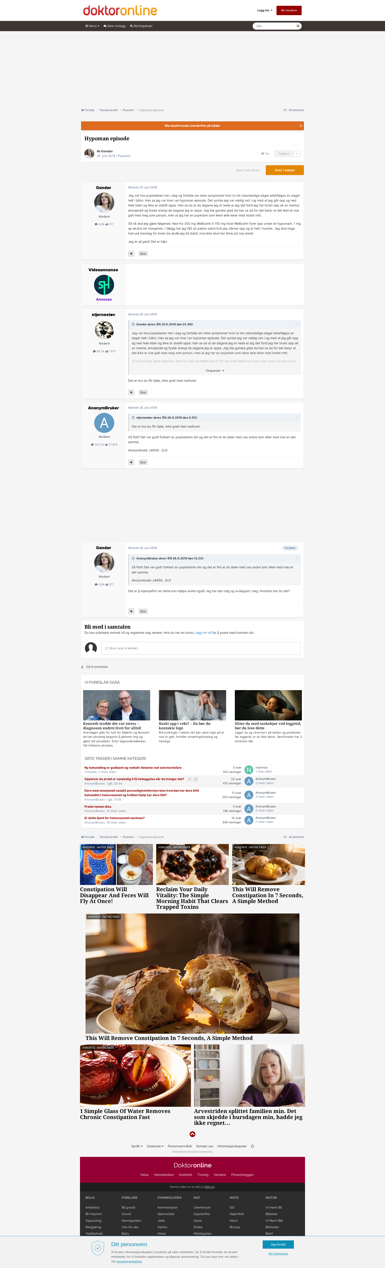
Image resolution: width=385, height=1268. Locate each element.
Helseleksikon (164, 1174)
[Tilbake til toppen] (192, 1134)
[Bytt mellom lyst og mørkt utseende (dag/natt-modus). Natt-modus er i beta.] (252, 1146)
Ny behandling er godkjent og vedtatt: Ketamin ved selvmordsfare (133, 767)
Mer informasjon (278, 1253)
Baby (125, 1233)
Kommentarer (168, 1207)
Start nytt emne (247, 170)
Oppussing (93, 1220)
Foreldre (130, 1197)
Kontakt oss (204, 1146)
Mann (234, 1220)
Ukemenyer (202, 1207)
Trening (203, 1174)
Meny (93, 26)
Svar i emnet (285, 170)
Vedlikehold (94, 1233)
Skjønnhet (237, 1214)
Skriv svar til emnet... (124, 648)
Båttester (272, 1227)
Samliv (162, 1227)
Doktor (193, 1165)
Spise (198, 1220)
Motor (271, 1197)
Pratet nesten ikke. (98, 806)
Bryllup (235, 1227)
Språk (136, 1146)
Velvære (220, 1174)
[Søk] (298, 26)
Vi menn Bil (274, 1207)
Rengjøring (93, 1227)
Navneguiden (131, 1220)
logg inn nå (203, 632)
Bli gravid (128, 1207)
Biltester (272, 1214)
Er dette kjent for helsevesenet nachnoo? (114, 818)
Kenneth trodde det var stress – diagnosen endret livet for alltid (112, 726)
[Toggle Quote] (134, 324)
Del (266, 153)
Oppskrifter (202, 1214)
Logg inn (264, 10)
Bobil (269, 1233)
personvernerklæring (129, 1261)
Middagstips (203, 1233)
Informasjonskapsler (232, 1146)
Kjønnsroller (166, 1214)
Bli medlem (289, 10)
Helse (144, 1174)
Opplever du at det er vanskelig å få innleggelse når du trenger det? (134, 779)
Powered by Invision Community (192, 1151)
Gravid (126, 1214)
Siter (143, 253)
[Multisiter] (131, 254)
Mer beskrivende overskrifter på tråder (192, 125)
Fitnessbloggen (242, 1174)
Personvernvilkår (180, 1146)
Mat (197, 1197)
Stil (232, 1207)
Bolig (90, 1197)
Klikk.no (209, 1186)
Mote (234, 1197)
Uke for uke (130, 1227)
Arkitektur (93, 1207)
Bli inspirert (94, 1214)
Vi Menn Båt (274, 1220)
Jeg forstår (278, 1244)
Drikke (198, 1227)
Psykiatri (124, 156)
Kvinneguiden (170, 1197)
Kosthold (185, 1174)
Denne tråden (281, 26)
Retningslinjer (143, 26)
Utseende (154, 1146)
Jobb (161, 1220)
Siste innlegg (115, 26)
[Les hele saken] (116, 706)
